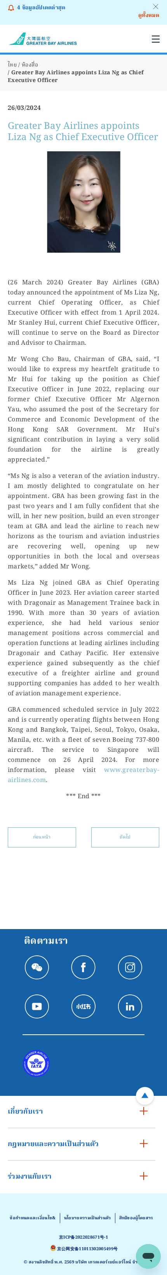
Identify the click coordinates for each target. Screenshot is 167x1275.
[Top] (145, 1096)
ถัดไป (125, 837)
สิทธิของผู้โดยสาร (136, 1218)
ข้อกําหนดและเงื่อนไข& (33, 1218)
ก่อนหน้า (41, 837)
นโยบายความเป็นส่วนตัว (87, 1218)
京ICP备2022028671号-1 (83, 1237)
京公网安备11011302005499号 (87, 1249)
